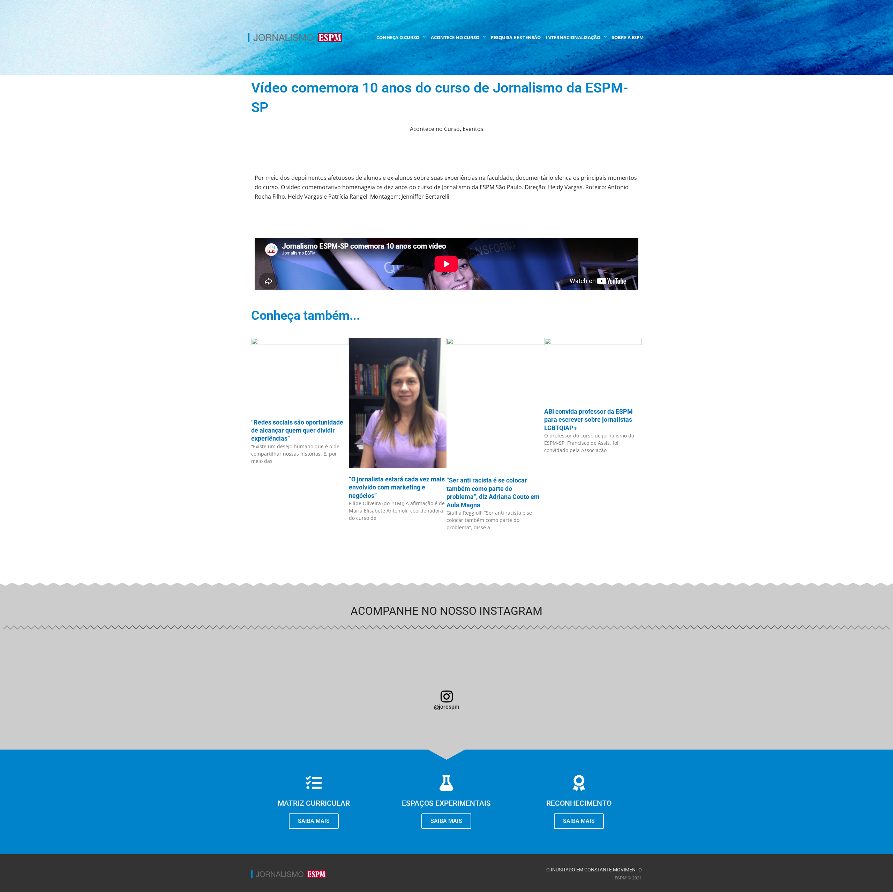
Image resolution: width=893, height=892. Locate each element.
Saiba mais (579, 821)
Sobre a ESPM (628, 37)
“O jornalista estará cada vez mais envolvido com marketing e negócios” (397, 487)
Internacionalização (573, 37)
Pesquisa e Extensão (516, 37)
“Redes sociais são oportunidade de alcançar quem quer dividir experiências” (297, 430)
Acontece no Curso (455, 37)
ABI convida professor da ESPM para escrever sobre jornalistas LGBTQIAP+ (588, 420)
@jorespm (446, 706)
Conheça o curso (397, 37)
